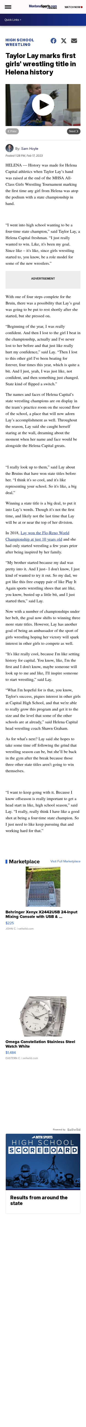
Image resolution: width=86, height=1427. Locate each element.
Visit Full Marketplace (65, 861)
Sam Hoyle (29, 148)
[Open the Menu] (7, 7)
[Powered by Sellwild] (73, 1129)
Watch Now (73, 7)
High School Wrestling (20, 42)
